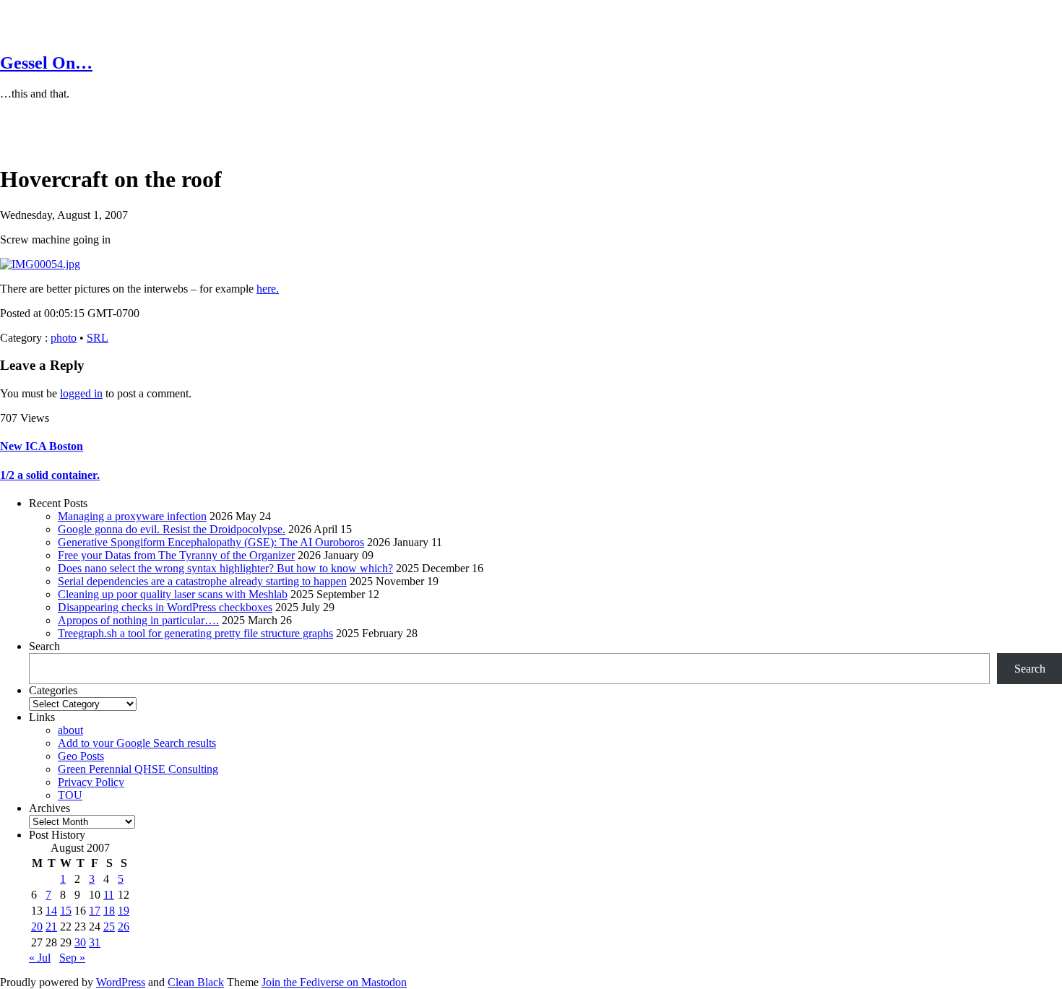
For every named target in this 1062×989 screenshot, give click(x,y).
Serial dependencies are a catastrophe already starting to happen (202, 581)
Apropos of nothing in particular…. (138, 620)
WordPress (120, 982)
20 (37, 926)
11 (108, 895)
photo (64, 338)
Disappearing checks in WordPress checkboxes (165, 607)
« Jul (40, 957)
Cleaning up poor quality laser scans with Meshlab (173, 594)
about (70, 730)
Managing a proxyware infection (132, 516)
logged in (81, 393)
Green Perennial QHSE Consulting (138, 769)
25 (109, 926)
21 (51, 926)
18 (109, 910)
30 (80, 942)
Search (44, 646)
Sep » (72, 957)
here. (267, 288)
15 (66, 910)
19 (123, 910)
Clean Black (196, 982)
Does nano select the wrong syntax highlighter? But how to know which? (225, 568)
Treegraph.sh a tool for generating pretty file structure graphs (195, 633)
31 (94, 942)
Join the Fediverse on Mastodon (334, 982)
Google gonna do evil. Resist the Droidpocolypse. (171, 529)
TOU (70, 795)
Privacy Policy (91, 782)
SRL (97, 338)
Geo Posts (81, 756)
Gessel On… (46, 62)
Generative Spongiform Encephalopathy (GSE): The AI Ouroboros (211, 542)
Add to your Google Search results (137, 743)
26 (123, 926)
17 (94, 910)
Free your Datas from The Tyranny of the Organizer (176, 555)
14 (51, 910)
